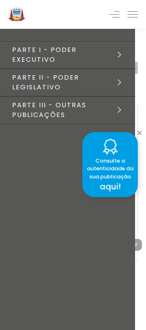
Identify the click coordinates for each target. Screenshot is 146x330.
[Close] (139, 131)
